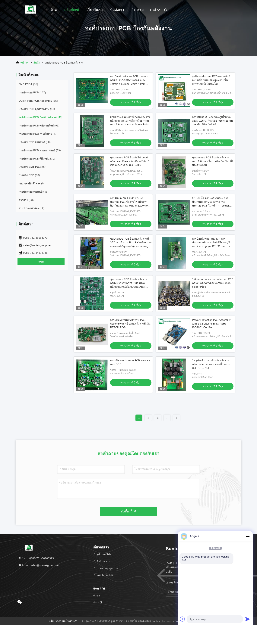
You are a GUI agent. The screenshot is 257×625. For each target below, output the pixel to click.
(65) (38, 100)
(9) (32, 183)
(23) (26, 199)
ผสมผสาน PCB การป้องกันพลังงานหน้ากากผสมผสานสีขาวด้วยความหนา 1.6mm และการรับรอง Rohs (130, 120)
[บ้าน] (30, 9)
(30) (37, 158)
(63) (29, 175)
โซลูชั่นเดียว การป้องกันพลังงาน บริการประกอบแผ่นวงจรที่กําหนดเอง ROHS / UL (211, 364)
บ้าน (54, 9)
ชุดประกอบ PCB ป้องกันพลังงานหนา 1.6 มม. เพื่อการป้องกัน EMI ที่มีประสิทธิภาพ (212, 161)
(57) (28, 84)
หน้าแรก (25, 62)
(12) (31, 208)
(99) (39, 125)
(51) (37, 108)
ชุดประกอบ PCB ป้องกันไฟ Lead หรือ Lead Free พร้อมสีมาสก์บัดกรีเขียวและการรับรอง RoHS (130, 161)
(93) (32, 166)
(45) (40, 117)
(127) (32, 92)
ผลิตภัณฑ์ (71, 9)
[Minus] (247, 536)
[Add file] (182, 619)
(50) (35, 142)
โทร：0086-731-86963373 (37, 558)
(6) (33, 191)
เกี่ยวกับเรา (95, 9)
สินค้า (36, 62)
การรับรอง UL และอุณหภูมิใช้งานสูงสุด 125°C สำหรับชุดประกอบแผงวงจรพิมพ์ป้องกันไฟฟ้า (212, 120)
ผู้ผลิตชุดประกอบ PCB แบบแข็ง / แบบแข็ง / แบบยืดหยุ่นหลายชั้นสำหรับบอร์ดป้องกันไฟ (211, 80)
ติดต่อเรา (117, 9)
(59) (40, 150)
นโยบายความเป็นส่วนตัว (63, 621)
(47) (38, 133)
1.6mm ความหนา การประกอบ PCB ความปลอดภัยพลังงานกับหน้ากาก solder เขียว (212, 283)
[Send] (248, 619)
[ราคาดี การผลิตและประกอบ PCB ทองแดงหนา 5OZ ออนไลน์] (92, 375)
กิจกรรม (138, 9)
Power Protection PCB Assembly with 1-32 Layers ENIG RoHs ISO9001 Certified (211, 323)
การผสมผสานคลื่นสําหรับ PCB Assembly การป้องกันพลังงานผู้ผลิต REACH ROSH (130, 323)
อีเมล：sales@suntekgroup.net (40, 565)
